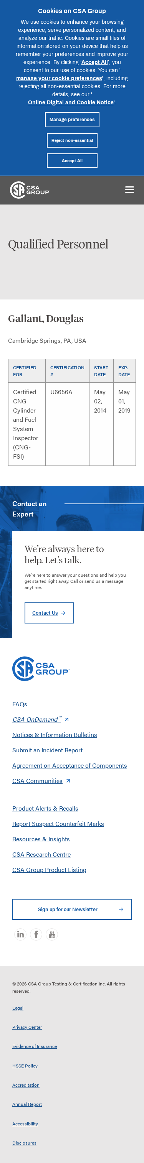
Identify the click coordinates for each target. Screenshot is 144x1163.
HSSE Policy (25, 1065)
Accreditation (26, 1084)
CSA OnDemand (36, 719)
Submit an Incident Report (47, 749)
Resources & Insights (41, 838)
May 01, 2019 (124, 401)
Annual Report (27, 1103)
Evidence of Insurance (34, 1046)
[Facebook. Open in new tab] (36, 934)
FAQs (19, 703)
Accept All (94, 62)
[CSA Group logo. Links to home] (30, 189)
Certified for (24, 371)
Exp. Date (124, 371)
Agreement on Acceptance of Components (69, 765)
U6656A (61, 391)
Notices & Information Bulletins (54, 734)
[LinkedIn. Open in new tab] (20, 934)
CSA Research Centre (41, 854)
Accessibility (25, 1123)
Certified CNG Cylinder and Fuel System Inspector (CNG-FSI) (25, 424)
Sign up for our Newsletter (68, 909)
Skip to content (32, 214)
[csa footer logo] (41, 668)
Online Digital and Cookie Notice (71, 102)
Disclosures (24, 1142)
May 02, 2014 (100, 401)
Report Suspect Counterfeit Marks (58, 823)
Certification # (67, 371)
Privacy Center (27, 1026)
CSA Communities (37, 780)
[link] (129, 188)
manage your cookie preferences (59, 78)
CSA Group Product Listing (49, 869)
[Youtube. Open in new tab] (51, 934)
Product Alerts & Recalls (45, 808)
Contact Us (45, 612)
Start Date (101, 371)
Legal (17, 1007)
